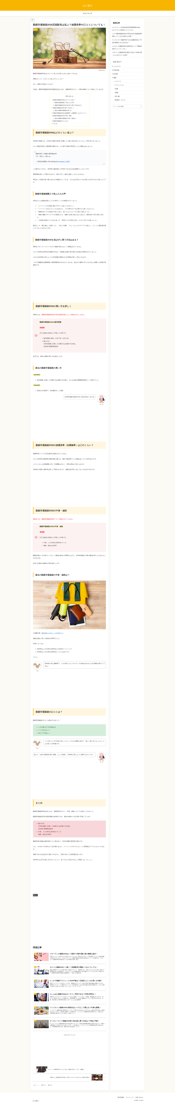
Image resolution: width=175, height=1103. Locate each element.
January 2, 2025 (64, 161)
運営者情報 (120, 1097)
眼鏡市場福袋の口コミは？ (61, 121)
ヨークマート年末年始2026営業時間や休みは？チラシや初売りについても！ (126, 29)
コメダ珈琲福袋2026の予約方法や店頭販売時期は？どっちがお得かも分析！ (127, 35)
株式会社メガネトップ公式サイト (53, 633)
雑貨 (36, 895)
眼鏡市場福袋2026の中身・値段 (62, 115)
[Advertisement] (69, 287)
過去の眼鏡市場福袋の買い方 (63, 110)
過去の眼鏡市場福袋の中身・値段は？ (66, 118)
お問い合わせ (139, 1097)
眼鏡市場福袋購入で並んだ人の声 (64, 102)
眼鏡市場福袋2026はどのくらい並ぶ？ (64, 100)
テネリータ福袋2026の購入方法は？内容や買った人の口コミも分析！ (127, 54)
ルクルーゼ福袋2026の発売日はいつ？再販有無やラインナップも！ (127, 47)
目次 (67, 96)
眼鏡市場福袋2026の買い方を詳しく (63, 108)
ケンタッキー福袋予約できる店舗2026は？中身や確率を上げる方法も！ (127, 41)
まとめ (55, 123)
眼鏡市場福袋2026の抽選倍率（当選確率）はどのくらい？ (70, 113)
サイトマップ (129, 1097)
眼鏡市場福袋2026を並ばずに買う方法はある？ (68, 105)
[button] (141, 106)
